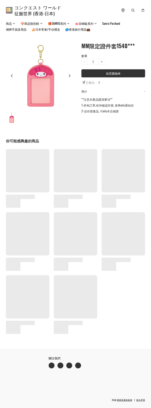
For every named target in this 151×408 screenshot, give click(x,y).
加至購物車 (113, 73)
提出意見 (140, 399)
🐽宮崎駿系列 (84, 23)
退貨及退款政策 (124, 399)
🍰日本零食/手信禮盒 (46, 29)
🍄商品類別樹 (30, 23)
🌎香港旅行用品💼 (77, 29)
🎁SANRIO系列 (57, 23)
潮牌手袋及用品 (16, 29)
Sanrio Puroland (111, 23)
